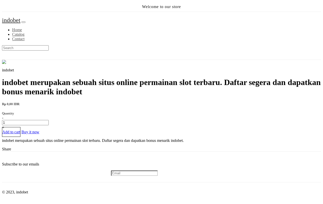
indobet (11, 20)
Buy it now (30, 132)
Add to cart (11, 132)
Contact (18, 39)
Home (17, 30)
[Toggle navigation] (23, 22)
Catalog (18, 34)
